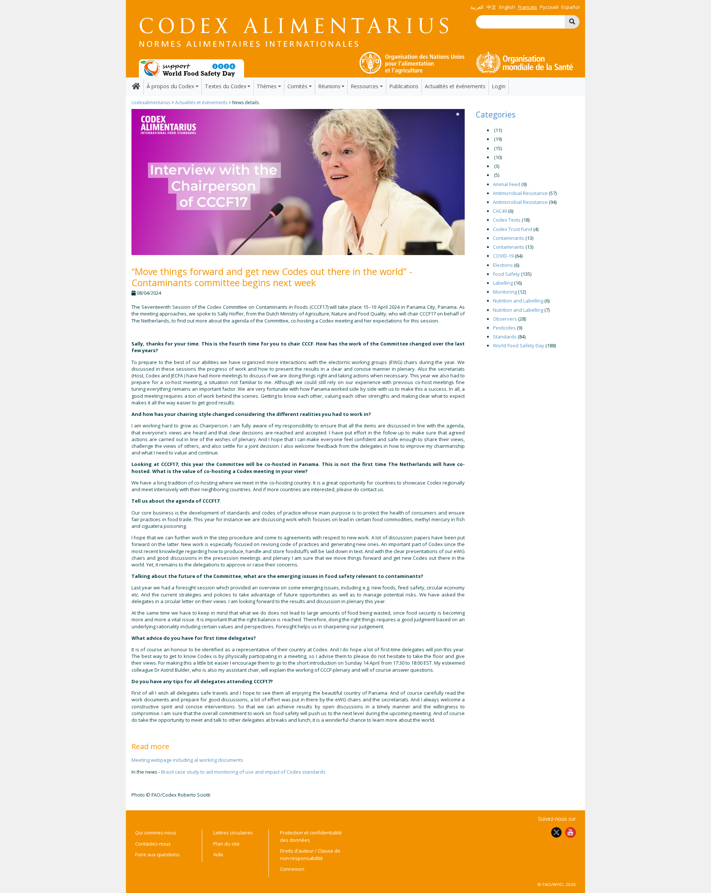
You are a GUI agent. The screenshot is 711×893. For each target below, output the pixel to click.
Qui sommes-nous (155, 832)
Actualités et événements (455, 86)
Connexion (292, 869)
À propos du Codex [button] (170, 86)
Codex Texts (507, 219)
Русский (549, 7)
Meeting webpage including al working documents (187, 760)
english (507, 7)
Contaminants (508, 238)
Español (570, 7)
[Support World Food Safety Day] (191, 68)
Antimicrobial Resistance (520, 193)
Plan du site (226, 843)
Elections (503, 265)
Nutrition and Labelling (518, 300)
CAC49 (500, 211)
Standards (505, 336)
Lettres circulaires (233, 832)
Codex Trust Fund (512, 229)
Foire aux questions (157, 854)
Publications (403, 86)
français (527, 7)
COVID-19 (503, 255)
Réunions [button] (329, 86)
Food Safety (506, 274)
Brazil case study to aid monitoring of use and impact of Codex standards (243, 771)
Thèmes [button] (267, 86)
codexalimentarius (150, 102)
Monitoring (505, 291)
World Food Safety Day (518, 345)
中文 (491, 7)
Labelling (503, 283)
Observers (505, 318)
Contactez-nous (153, 843)
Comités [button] (297, 86)
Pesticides (504, 327)
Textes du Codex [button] (225, 86)
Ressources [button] (364, 86)
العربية (477, 7)
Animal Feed (506, 184)
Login (498, 86)
